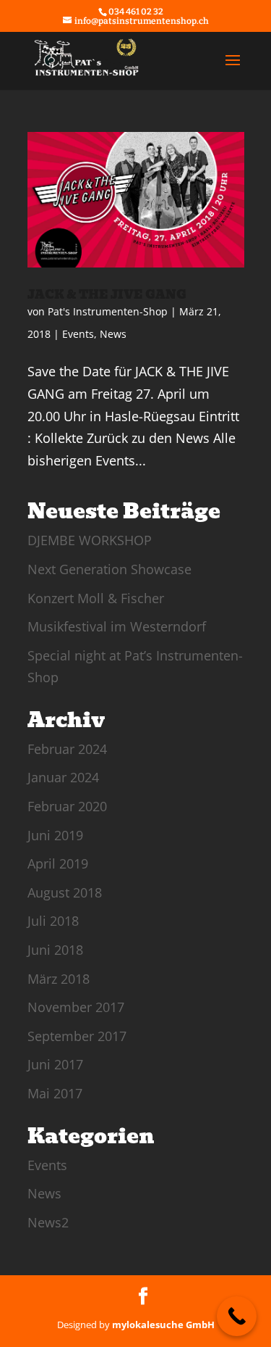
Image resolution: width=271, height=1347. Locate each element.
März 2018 (58, 978)
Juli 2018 (53, 920)
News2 (48, 1222)
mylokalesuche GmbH (163, 1324)
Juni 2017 (55, 1064)
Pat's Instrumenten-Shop (108, 311)
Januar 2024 (63, 777)
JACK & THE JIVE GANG (106, 295)
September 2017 (76, 1036)
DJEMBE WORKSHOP (89, 540)
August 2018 (64, 892)
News (113, 334)
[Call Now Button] (237, 1316)
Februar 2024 (67, 749)
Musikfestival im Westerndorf (116, 626)
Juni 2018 (55, 949)
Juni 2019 (55, 835)
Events (78, 334)
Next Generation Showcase (109, 569)
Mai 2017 (54, 1093)
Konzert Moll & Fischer (95, 598)
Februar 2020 (67, 806)
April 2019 (57, 863)
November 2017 (75, 1007)
